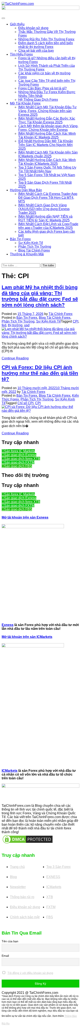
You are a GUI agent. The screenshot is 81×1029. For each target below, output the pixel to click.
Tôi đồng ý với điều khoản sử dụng (30, 973)
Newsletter (18, 887)
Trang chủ (17, 867)
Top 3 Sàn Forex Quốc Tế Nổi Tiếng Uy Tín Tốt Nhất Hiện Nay (47, 169)
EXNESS (53, 877)
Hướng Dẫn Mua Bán (26, 190)
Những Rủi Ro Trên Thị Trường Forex (46, 39)
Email (5, 955)
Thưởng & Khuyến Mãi (27, 254)
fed (4, 325)
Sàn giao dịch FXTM (19, 462)
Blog (13, 877)
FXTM (50, 907)
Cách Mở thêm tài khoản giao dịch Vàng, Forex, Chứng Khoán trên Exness (48, 128)
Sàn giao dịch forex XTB (22, 458)
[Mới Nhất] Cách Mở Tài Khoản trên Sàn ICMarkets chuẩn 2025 (48, 154)
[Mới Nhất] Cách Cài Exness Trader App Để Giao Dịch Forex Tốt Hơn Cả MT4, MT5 (47, 197)
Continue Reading (15, 358)
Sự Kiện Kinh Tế (30, 243)
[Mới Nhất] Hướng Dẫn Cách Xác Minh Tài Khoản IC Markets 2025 (47, 135)
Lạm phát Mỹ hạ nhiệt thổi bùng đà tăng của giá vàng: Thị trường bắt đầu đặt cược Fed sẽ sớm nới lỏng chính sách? (40, 296)
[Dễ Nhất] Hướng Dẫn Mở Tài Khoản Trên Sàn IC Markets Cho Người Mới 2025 (45, 144)
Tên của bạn (10, 941)
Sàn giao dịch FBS (18, 466)
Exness (8, 625)
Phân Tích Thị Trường (34, 246)
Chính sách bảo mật (24, 917)
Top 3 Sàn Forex (58, 867)
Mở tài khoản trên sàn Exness (25, 517)
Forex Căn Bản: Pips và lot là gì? (42, 88)
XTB (49, 897)
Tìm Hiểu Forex (21, 54)
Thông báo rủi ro (22, 897)
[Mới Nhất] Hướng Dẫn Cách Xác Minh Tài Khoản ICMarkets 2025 (47, 161)
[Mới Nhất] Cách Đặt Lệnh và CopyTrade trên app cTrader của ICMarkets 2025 (48, 226)
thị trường (15, 325)
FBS (49, 917)
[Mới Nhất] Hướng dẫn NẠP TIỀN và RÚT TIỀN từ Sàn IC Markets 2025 (45, 218)
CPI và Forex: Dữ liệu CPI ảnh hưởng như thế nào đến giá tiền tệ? (40, 373)
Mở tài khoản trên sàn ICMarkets (27, 637)
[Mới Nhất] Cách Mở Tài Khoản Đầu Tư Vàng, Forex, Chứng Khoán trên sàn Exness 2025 (47, 110)
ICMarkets (9, 770)
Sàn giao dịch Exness (20, 455)
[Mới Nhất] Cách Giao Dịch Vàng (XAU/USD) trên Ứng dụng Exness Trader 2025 (44, 208)
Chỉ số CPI (25, 403)
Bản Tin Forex (20, 239)
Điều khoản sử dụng (33, 28)
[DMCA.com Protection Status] (28, 839)
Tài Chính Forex (60, 314)
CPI (75, 321)
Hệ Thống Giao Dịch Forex (38, 99)
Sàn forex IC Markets (19, 451)
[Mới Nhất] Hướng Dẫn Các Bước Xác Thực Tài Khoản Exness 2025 (46, 120)
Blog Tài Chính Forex (34, 250)
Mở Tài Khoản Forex (25, 103)
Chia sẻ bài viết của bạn (36, 50)
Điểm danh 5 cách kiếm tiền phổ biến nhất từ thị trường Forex (45, 45)
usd (26, 325)
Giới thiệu (17, 24)
